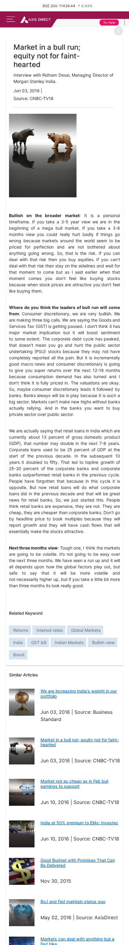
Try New (109, 22)
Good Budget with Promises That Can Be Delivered (77, 863)
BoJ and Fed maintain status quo (72, 901)
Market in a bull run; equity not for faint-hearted (79, 742)
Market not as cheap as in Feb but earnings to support (74, 784)
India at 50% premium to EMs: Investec (79, 822)
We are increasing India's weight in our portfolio (78, 693)
